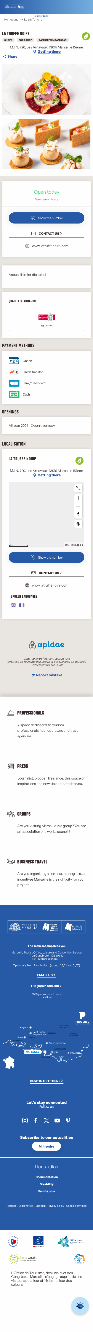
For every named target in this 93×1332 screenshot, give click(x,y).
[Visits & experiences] (47, 16)
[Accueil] (36, 16)
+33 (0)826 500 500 (44, 986)
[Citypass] (43, 16)
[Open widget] (80, 1306)
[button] (63, 16)
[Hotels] (40, 16)
